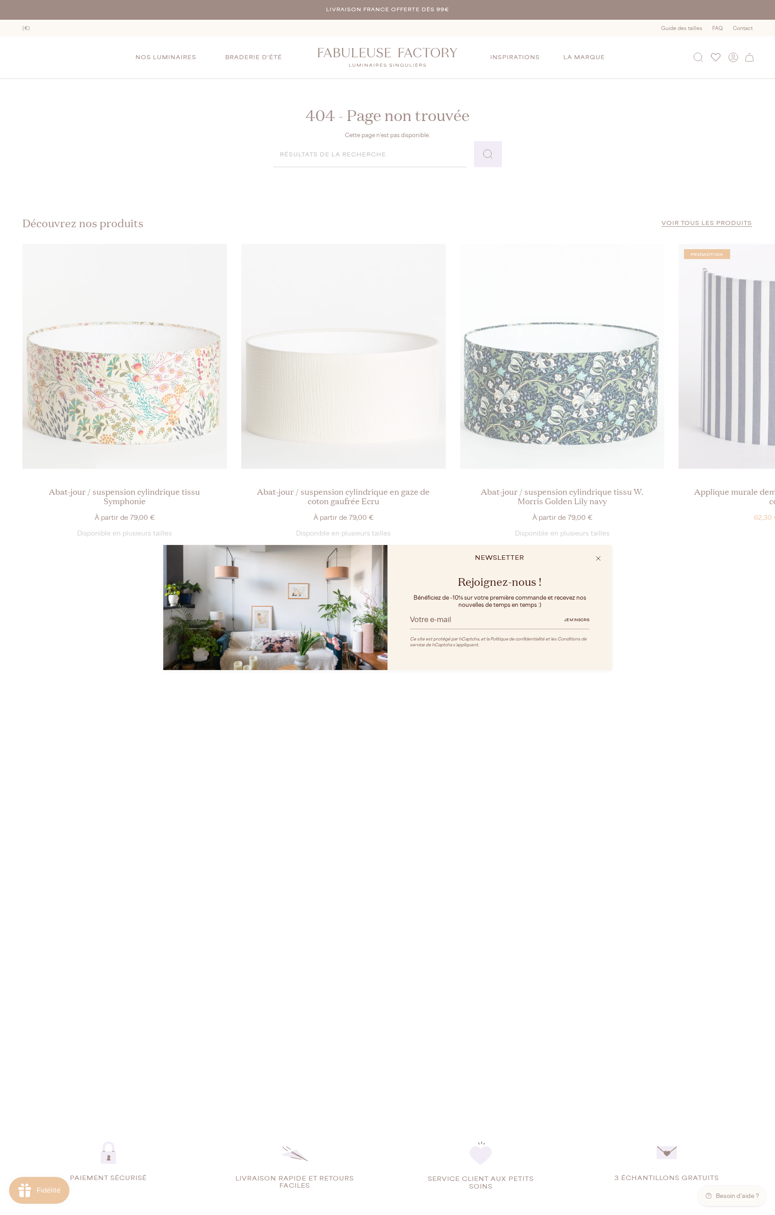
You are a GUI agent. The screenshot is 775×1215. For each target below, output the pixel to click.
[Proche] (598, 558)
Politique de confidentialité (517, 639)
